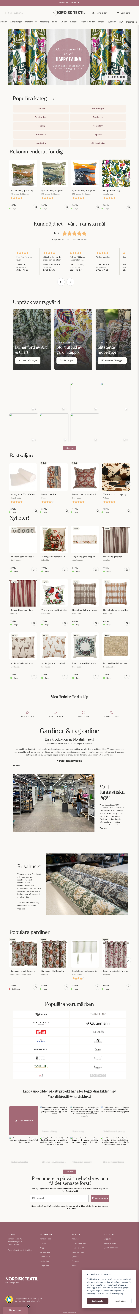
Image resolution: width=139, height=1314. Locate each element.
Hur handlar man (79, 1243)
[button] (54, 12)
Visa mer (17, 766)
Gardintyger (16, 22)
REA (121, 22)
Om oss (43, 1243)
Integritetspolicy (79, 1252)
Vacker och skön (103, 257)
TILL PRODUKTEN (116, 77)
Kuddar (73, 22)
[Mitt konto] (100, 13)
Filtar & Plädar (88, 22)
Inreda (101, 22)
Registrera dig (110, 1243)
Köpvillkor (76, 1239)
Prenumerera (100, 1198)
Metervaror (31, 22)
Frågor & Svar (78, 1248)
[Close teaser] (28, 1306)
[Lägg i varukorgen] (35, 206)
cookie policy (117, 1293)
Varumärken (45, 1252)
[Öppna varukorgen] (123, 13)
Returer (75, 1266)
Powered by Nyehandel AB (69, 1312)
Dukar (64, 22)
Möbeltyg (44, 22)
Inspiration (131, 22)
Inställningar (120, 1301)
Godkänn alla (97, 1301)
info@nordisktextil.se (23, 1250)
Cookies (75, 1257)
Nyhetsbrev (45, 1257)
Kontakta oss (45, 1239)
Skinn (55, 22)
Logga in (107, 1239)
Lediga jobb (44, 1266)
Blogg (42, 1248)
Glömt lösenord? (111, 1248)
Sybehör (112, 22)
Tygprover (76, 1261)
